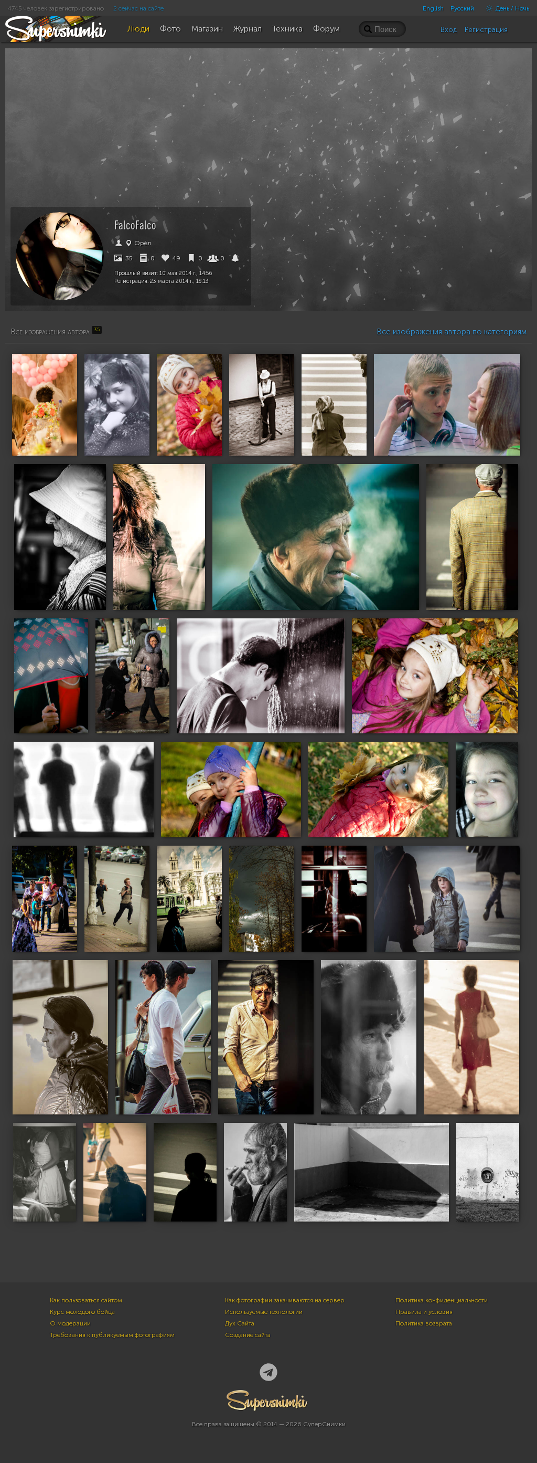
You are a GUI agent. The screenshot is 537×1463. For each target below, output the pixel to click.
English (433, 8)
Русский (462, 8)
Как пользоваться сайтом (86, 1300)
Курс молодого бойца (82, 1311)
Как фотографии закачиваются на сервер (285, 1300)
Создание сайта (248, 1335)
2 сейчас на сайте (138, 8)
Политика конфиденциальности (441, 1300)
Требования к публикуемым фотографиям (112, 1335)
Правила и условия (424, 1311)
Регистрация (486, 29)
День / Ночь (511, 8)
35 (128, 258)
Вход (449, 29)
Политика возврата (423, 1323)
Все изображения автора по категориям (452, 331)
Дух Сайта (239, 1323)
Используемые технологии (264, 1311)
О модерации (70, 1323)
